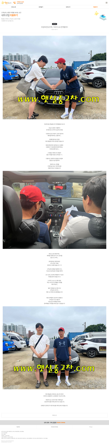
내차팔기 (41, 7)
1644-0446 (61, 422)
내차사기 (68, 7)
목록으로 (54, 415)
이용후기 (95, 7)
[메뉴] (106, 2)
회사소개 (13, 7)
